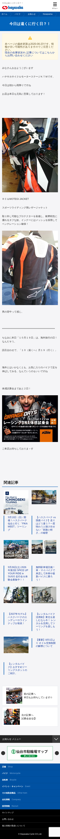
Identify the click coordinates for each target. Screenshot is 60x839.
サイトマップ (8, 812)
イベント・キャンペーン (16, 786)
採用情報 (10, 806)
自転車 (9, 780)
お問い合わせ (8, 819)
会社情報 (11, 799)
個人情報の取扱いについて (13, 826)
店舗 (7, 766)
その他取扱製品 (14, 793)
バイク (17, 14)
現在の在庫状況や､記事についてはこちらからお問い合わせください (30, 54)
